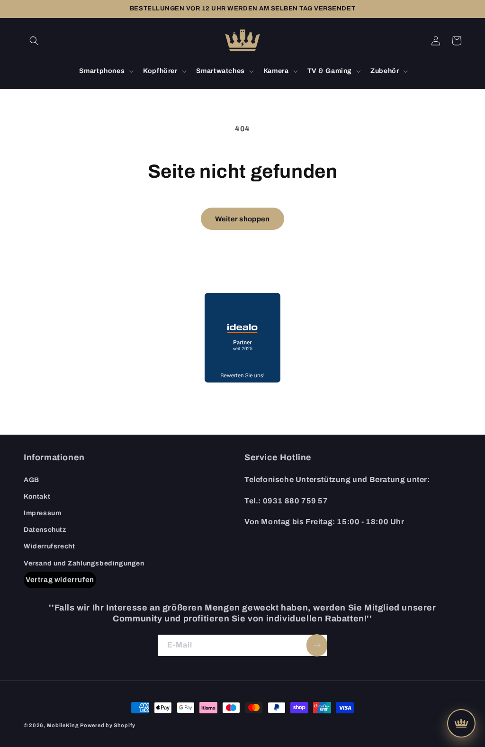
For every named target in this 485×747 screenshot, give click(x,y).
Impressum (42, 513)
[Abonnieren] (316, 645)
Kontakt (37, 496)
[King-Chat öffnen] (461, 723)
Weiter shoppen (242, 219)
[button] (34, 40)
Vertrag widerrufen (60, 579)
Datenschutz (45, 529)
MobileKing (63, 725)
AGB (31, 479)
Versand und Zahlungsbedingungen (84, 563)
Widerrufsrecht (49, 546)
